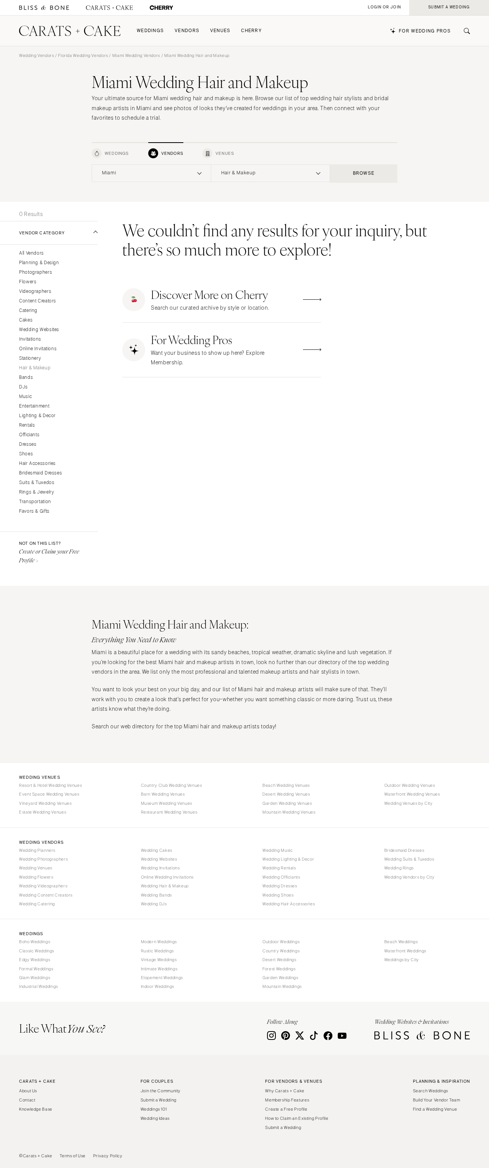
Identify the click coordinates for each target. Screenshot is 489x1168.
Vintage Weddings (159, 959)
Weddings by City (401, 959)
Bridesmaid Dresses (40, 473)
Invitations (30, 339)
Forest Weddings (278, 969)
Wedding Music (277, 850)
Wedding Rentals (279, 868)
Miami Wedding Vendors (136, 55)
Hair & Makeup (34, 368)
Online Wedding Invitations (167, 877)
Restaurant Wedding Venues (169, 812)
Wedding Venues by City (408, 803)
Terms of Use (73, 1155)
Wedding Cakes (156, 850)
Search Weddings (430, 1090)
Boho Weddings (34, 941)
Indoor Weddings (157, 986)
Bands (26, 377)
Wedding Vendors (36, 55)
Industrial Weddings (38, 986)
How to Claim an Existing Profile (296, 1118)
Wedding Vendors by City (409, 877)
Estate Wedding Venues (42, 812)
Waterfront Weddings (405, 951)
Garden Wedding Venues (287, 803)
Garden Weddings (280, 977)
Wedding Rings (399, 868)
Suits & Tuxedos (36, 482)
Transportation (35, 501)
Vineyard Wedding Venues (45, 803)
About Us (28, 1090)
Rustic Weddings (157, 951)
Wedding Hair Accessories (288, 904)
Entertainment (34, 406)
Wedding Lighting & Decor (288, 859)
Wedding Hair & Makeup (165, 886)
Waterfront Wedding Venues (412, 794)
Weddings (150, 30)
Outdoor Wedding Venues (409, 785)
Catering (28, 310)
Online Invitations (38, 348)
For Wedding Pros (425, 31)
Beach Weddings (401, 941)
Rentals (27, 425)
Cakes (25, 320)
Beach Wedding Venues (286, 785)
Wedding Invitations (160, 868)
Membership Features (287, 1100)
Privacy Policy (108, 1155)
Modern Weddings (159, 941)
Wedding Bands (156, 895)
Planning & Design (39, 262)
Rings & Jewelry (36, 492)
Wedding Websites (39, 329)
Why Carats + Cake (284, 1090)
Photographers (35, 272)
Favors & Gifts (34, 511)
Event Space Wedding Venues (49, 794)
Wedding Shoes (277, 895)
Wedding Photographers (43, 859)
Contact (27, 1100)
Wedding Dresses (279, 886)
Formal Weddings (36, 969)
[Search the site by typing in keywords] (464, 31)
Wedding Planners (37, 850)
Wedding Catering (37, 904)
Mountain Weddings (282, 986)
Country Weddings (281, 951)
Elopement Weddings (162, 977)
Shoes (26, 454)
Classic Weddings (36, 951)
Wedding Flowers (36, 877)
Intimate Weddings (159, 969)
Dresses (27, 444)
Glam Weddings (34, 977)
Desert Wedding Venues (286, 794)
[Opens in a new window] (44, 7)
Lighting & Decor (37, 415)
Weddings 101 (154, 1109)
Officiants (29, 434)
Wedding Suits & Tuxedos (409, 859)
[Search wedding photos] (161, 7)
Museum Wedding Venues (166, 803)
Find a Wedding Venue (435, 1109)
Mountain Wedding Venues (289, 812)
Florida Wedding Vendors (83, 55)
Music (25, 396)
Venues (220, 30)
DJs (23, 387)
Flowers (27, 281)
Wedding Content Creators (46, 895)
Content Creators (37, 301)
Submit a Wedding (158, 1100)
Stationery (30, 358)
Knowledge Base (35, 1109)
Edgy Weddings (34, 959)
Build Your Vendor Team (436, 1100)
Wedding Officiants (281, 877)
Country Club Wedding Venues (171, 785)
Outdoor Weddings (281, 941)
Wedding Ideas (155, 1118)
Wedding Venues (35, 868)
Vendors (187, 30)
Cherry (251, 30)
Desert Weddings (279, 959)
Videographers (35, 291)
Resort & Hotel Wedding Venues (50, 785)
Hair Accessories (37, 463)
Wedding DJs (154, 904)
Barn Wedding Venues (163, 794)
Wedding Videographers (43, 886)
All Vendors (31, 253)
